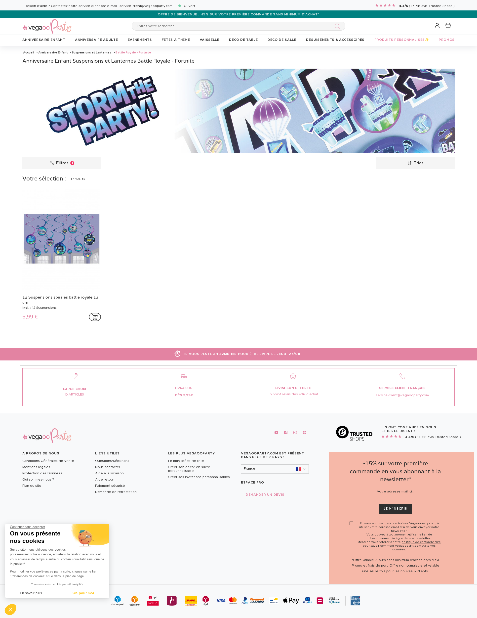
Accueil (28, 52)
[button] (10, 610)
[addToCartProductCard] (95, 317)
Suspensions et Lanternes (91, 52)
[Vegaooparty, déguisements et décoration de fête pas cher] (47, 23)
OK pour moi (83, 593)
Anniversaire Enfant (53, 52)
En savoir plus (31, 593)
